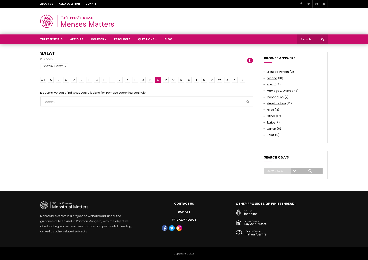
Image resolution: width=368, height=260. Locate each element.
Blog (168, 39)
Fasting (272, 78)
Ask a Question (69, 3)
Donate (91, 3)
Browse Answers (280, 58)
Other (271, 116)
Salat (270, 135)
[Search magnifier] (310, 171)
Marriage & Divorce (280, 91)
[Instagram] (316, 4)
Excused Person (278, 72)
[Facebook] (301, 4)
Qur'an (271, 129)
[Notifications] (324, 4)
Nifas (270, 110)
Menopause (275, 97)
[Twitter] (308, 4)
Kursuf (271, 84)
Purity (271, 122)
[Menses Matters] (77, 21)
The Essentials (51, 39)
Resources (122, 39)
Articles (76, 39)
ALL (43, 80)
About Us (46, 3)
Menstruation (276, 103)
